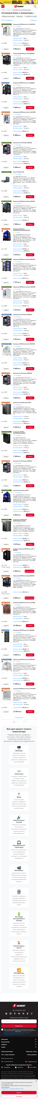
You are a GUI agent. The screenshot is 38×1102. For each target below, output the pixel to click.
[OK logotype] (27, 1013)
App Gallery (33, 1067)
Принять (19, 1092)
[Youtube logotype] (6, 1013)
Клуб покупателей (7, 1051)
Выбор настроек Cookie (7, 1058)
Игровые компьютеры (8, 16)
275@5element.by (32, 1061)
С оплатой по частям (31, 16)
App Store (20, 1067)
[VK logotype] (19, 1013)
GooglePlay (7, 1067)
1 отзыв (18, 232)
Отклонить (19, 1096)
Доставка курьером (18, 40)
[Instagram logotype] (10, 1013)
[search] (35, 6)
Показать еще (19, 717)
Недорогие (20, 16)
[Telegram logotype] (23, 1013)
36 (24, 721)
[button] (1, 156)
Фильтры (34, 20)
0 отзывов (18, 26)
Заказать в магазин (17, 38)
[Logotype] (19, 6)
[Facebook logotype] (14, 1013)
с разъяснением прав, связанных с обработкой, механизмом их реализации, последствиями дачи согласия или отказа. (18, 1033)
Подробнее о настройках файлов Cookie (12, 1089)
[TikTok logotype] (31, 1013)
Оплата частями (17, 43)
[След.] (26, 721)
